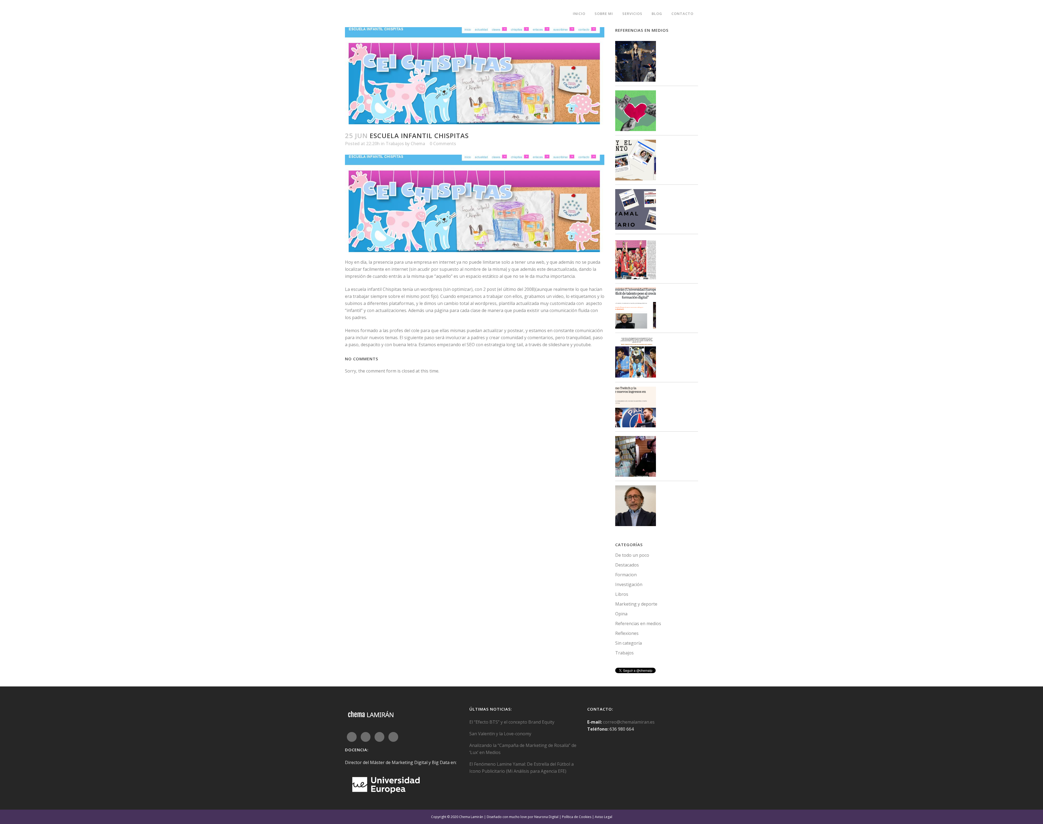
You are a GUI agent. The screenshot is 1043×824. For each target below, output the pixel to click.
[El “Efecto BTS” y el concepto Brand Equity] (635, 62)
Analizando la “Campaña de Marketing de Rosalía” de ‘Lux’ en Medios (522, 748)
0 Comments (443, 144)
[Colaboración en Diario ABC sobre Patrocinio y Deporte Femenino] (635, 259)
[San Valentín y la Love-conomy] (635, 111)
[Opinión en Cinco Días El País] (635, 408)
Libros (621, 594)
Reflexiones (627, 633)
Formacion (626, 575)
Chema (418, 144)
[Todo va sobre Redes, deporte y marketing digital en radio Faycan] (635, 457)
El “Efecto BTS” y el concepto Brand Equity (511, 722)
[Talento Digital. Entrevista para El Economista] (635, 309)
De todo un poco (632, 555)
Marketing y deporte (636, 604)
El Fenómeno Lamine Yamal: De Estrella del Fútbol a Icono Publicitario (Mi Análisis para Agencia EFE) (521, 767)
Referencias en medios (638, 623)
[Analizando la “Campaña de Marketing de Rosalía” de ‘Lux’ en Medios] (635, 161)
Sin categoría (628, 643)
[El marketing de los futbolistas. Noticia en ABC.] (635, 358)
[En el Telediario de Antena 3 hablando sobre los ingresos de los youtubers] (635, 506)
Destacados (627, 565)
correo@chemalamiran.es (629, 722)
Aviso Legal (603, 817)
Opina (621, 614)
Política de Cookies (576, 817)
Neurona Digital (546, 817)
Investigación (628, 584)
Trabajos (395, 144)
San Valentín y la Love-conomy (500, 734)
